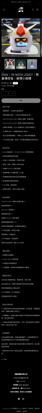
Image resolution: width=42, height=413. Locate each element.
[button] (4, 10)
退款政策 (30, 408)
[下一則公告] (38, 2)
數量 (2, 89)
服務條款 (18, 411)
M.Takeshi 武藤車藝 (12, 408)
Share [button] (5, 359)
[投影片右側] (40, 64)
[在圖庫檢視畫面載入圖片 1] (10, 64)
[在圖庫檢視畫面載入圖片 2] (21, 64)
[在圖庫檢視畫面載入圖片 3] (32, 64)
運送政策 (25, 411)
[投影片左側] (2, 64)
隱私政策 (37, 408)
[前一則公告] (3, 2)
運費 (13, 85)
